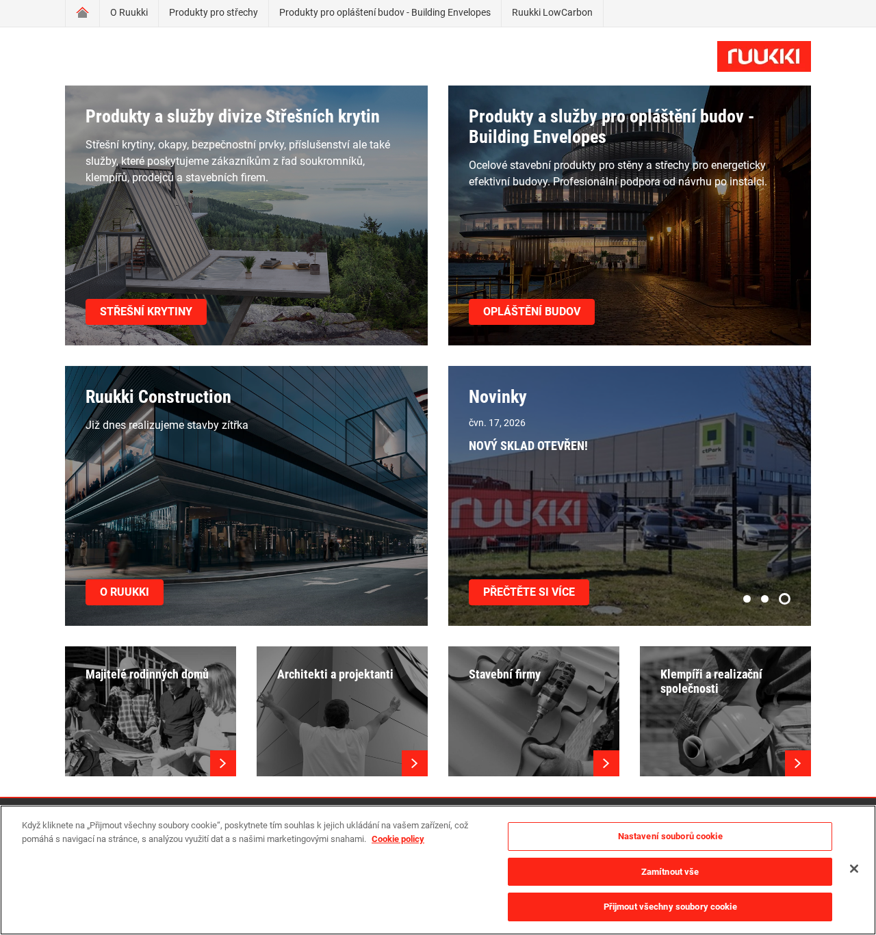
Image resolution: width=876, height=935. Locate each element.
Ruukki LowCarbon (552, 12)
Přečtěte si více (529, 591)
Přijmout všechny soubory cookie (670, 906)
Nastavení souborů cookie (670, 836)
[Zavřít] (854, 869)
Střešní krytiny (146, 311)
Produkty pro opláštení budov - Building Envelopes (385, 12)
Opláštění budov (531, 311)
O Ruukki (129, 12)
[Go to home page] (82, 13)
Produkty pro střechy (213, 12)
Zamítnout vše (670, 872)
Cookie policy (398, 839)
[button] (747, 599)
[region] (438, 870)
